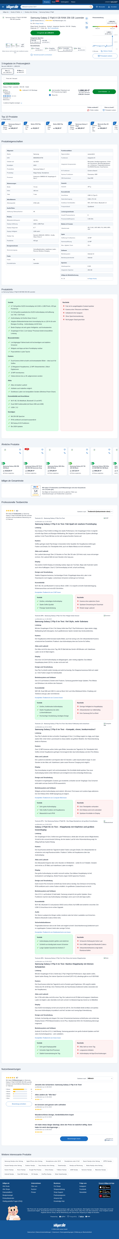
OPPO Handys (107, 1161)
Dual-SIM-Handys (22, 1174)
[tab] (7, 71)
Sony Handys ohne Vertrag (46, 1165)
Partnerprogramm (59, 1195)
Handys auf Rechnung (76, 1165)
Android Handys (9, 1174)
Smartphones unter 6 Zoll (71, 1161)
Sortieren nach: (81, 511)
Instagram (82, 1186)
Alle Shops (6, 1189)
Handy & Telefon (15, 12)
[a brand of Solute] (111, 2)
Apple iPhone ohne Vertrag (34, 1161)
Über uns (34, 1186)
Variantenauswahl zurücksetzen (42, 55)
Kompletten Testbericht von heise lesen (48, 1038)
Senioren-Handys (87, 1170)
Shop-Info (55, 95)
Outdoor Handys (30, 1165)
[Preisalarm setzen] (87, 27)
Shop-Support (58, 1192)
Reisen (73, 2)
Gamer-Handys (9, 1170)
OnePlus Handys (46, 1174)
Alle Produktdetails (53, 28)
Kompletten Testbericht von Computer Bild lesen (51, 798)
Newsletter (83, 1192)
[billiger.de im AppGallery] (106, 1196)
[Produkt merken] (87, 18)
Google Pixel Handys (35, 1170)
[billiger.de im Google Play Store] (106, 1191)
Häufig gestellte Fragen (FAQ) (12, 1201)
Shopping (46, 2)
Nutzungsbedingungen (67, 1232)
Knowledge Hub (59, 1201)
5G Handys (34, 1174)
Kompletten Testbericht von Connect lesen (49, 697)
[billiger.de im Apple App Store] (106, 1187)
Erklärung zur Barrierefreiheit (83, 1232)
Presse (33, 1192)
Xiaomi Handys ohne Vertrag (91, 1161)
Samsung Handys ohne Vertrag (14, 1161)
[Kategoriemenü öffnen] (3, 7)
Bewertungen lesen (74, 1138)
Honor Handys (21, 1170)
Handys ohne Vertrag (31, 12)
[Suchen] (91, 7)
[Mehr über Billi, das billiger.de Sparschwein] (14, 1212)
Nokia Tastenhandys (61, 1174)
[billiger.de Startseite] (12, 7)
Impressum (56, 1232)
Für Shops (57, 1186)
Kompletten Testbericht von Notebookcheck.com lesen (53, 932)
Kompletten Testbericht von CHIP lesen (48, 592)
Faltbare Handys (62, 1170)
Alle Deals (6, 1186)
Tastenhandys (62, 1165)
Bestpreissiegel (8, 1195)
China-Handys (49, 1170)
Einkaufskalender (8, 1198)
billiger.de (6, 12)
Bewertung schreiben (19, 1104)
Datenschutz (31, 1232)
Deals (55, 2)
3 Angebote (45, 33)
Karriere (33, 1189)
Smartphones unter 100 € (53, 1161)
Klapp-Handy (39, 23)
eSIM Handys (74, 1170)
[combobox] (56, 7)
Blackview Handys (100, 1170)
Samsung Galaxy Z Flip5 (46, 12)
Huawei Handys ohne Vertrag (13, 1165)
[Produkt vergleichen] (87, 23)
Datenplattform (7, 1192)
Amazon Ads (58, 1198)
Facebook (82, 1189)
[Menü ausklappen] (22, 12)
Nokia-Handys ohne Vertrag (94, 1165)
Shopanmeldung (59, 1189)
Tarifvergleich (65, 2)
